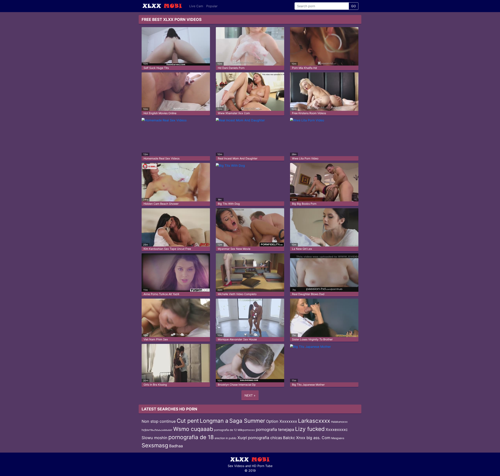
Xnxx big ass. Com (313, 437)
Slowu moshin (154, 437)
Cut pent (188, 420)
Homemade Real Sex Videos (161, 158)
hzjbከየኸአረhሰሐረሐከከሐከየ (157, 430)
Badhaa (176, 446)
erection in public (226, 438)
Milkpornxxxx (246, 430)
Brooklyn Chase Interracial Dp (237, 384)
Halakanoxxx (339, 421)
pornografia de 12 (225, 430)
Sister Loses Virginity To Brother (312, 339)
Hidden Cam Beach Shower (161, 203)
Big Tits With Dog (229, 203)
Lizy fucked (310, 429)
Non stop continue (159, 421)
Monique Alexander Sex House (237, 339)
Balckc (289, 437)
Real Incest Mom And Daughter (237, 158)
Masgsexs (337, 438)
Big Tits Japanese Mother (308, 384)
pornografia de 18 (191, 437)
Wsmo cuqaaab (193, 429)
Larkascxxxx (314, 420)
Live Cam (196, 6)
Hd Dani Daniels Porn (231, 67)
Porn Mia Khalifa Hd (304, 67)
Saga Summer (247, 420)
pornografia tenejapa (275, 429)
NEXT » (250, 395)
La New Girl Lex (302, 248)
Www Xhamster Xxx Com (234, 113)
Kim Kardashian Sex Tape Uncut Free (167, 248)
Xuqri (242, 437)
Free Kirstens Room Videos (309, 113)
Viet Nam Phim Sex (156, 339)
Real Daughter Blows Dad (308, 294)
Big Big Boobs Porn (304, 203)
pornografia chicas (265, 437)
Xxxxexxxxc (337, 429)
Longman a (214, 420)
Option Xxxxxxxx (281, 421)
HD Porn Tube (262, 466)
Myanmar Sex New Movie (234, 248)
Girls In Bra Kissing (155, 384)
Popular (212, 6)
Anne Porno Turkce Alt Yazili (161, 294)
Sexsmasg (155, 445)
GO (353, 6)
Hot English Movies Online (160, 113)
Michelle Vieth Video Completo (237, 294)
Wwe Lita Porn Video (305, 158)
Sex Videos (236, 466)
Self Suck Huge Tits (156, 67)
